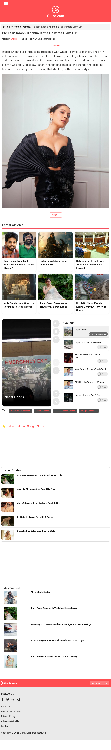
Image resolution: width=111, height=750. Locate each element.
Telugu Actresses (88, 411)
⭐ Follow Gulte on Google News (23, 426)
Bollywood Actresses (20, 411)
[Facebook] (2, 699)
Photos (17, 26)
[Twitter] (7, 699)
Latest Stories (12, 470)
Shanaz (14, 39)
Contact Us (6, 726)
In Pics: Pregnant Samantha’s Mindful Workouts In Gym (57, 640)
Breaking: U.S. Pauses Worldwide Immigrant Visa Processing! (61, 624)
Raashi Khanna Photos (65, 411)
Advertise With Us (10, 721)
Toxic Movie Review (40, 592)
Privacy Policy (8, 716)
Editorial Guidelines (11, 711)
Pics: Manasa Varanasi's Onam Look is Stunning (54, 656)
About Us (5, 706)
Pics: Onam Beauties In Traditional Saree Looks (54, 608)
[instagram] (13, 699)
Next (54, 45)
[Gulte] (55, 11)
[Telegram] (18, 699)
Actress (26, 26)
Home (8, 26)
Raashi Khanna (42, 411)
